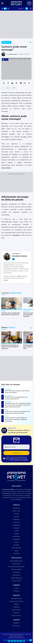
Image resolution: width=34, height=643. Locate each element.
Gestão (16, 531)
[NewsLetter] (29, 3)
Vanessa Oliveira (16, 581)
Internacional (16, 536)
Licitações (16, 604)
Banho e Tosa (16, 511)
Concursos (16, 591)
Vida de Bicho (6, 168)
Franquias (16, 528)
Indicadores (16, 607)
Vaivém (16, 588)
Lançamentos (16, 539)
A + (3, 88)
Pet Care (16, 542)
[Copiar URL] (29, 83)
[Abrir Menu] (4, 3)
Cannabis (16, 514)
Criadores (16, 516)
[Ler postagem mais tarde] (31, 42)
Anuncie (22, 637)
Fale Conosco (16, 625)
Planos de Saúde (16, 548)
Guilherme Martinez (16, 569)
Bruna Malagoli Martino (16, 561)
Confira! (5, 280)
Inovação (16, 533)
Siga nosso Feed (16, 615)
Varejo (16, 550)
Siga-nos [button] (21, 8)
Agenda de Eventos (16, 598)
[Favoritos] (26, 8)
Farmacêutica (16, 525)
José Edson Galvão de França (16, 566)
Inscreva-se (16, 453)
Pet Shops (16, 545)
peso (24, 137)
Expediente (16, 623)
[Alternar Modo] (13, 87)
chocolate (15, 235)
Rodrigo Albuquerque (16, 578)
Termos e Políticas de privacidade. (19, 460)
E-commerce (16, 522)
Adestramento (16, 508)
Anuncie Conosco (16, 610)
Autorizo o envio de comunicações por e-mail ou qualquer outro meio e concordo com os (16, 458)
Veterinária (16, 553)
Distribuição (16, 519)
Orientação (6, 42)
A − (8, 88)
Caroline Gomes (12, 54)
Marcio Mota (16, 572)
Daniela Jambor (16, 563)
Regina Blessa (16, 575)
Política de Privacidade (14, 637)
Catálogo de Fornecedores (16, 601)
